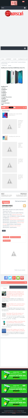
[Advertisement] (14, 31)
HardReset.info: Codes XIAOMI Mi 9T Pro (20, 177)
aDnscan (15, 410)
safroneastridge (7, 206)
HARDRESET (4, 65)
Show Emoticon (7, 240)
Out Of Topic (6, 237)
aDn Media (8, 412)
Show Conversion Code (15, 237)
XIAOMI (9, 65)
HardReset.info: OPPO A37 (14, 136)
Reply (4, 230)
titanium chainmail (14, 217)
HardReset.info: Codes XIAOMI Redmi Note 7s (15, 114)
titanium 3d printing (17, 214)
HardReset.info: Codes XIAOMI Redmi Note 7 (6, 195)
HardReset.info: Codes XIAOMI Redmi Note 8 (21, 195)
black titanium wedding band (17, 219)
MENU (3, 7)
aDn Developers (18, 412)
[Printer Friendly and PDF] (25, 108)
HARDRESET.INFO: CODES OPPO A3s (20, 145)
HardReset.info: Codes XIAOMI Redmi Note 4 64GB (20, 124)
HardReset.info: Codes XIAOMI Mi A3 (20, 161)
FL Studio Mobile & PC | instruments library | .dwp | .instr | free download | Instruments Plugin (16, 305)
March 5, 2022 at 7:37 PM (6, 207)
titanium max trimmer (15, 225)
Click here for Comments (20, 201)
